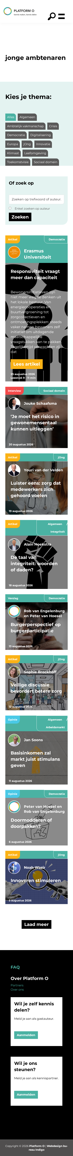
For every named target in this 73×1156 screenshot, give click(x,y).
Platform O (37, 1146)
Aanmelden (26, 1035)
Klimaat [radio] (13, 153)
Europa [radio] (12, 144)
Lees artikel (26, 364)
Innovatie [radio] (43, 144)
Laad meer (36, 924)
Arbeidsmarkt (55, 727)
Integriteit (57, 531)
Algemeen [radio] (27, 117)
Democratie (57, 239)
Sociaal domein (54, 390)
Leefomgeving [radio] (35, 153)
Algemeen (55, 524)
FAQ (15, 967)
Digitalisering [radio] (40, 135)
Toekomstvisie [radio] (18, 162)
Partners (17, 985)
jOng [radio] (27, 144)
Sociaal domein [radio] (45, 162)
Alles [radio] (10, 117)
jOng (61, 457)
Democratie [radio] (16, 135)
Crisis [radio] (53, 126)
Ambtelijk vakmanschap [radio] (25, 126)
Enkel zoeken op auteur (32, 208)
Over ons (17, 989)
